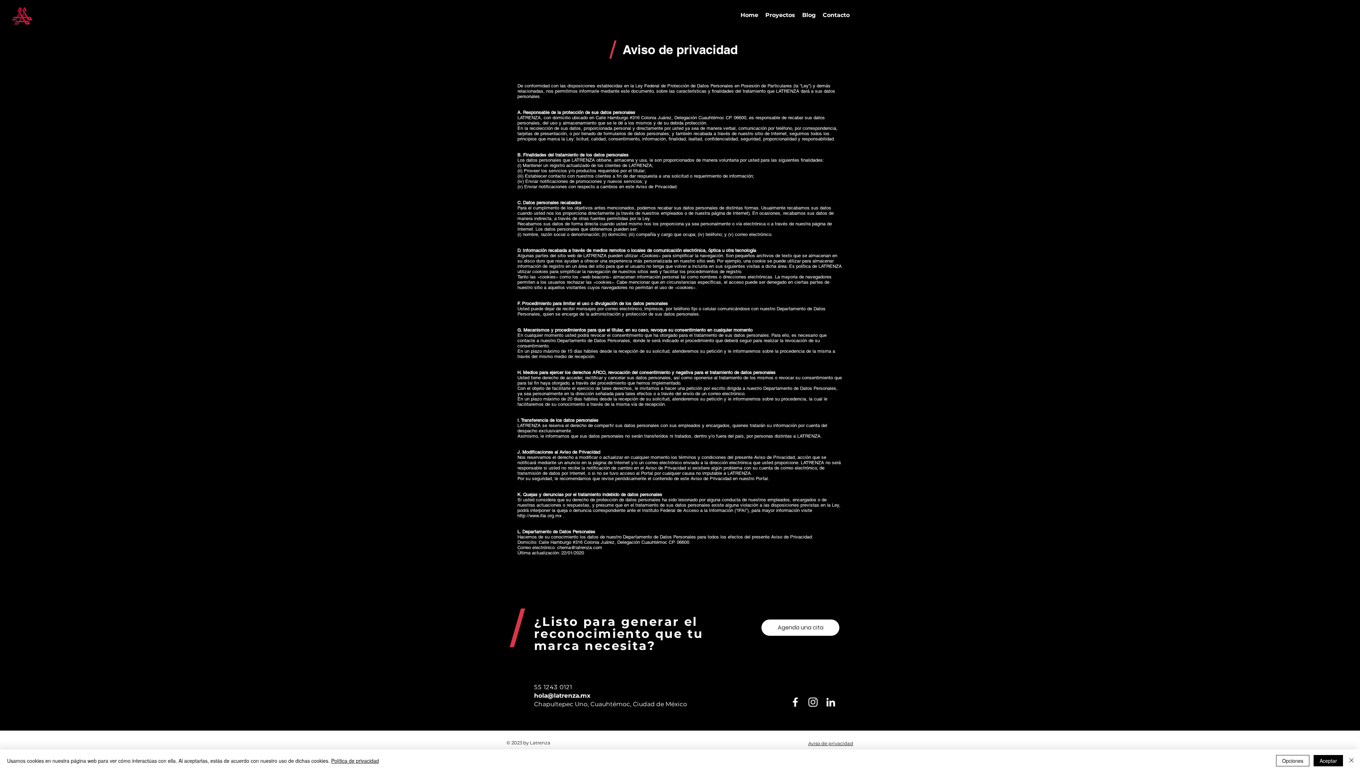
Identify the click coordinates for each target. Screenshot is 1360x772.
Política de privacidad (355, 760)
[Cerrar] (1351, 760)
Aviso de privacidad (830, 743)
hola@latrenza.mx (562, 695)
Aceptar (1328, 760)
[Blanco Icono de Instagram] (813, 702)
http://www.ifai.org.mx (539, 515)
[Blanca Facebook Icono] (795, 702)
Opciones (1292, 760)
